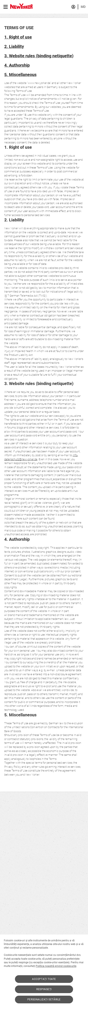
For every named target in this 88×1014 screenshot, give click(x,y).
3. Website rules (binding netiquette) (38, 55)
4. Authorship (17, 65)
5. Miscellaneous (20, 74)
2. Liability (14, 46)
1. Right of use (18, 37)
